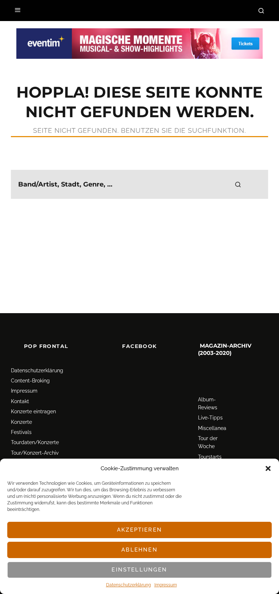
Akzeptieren (139, 530)
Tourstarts (210, 457)
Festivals (21, 432)
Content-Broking (30, 381)
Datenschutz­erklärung (128, 584)
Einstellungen (139, 569)
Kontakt (20, 401)
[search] (238, 184)
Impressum (165, 584)
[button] (268, 468)
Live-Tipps (210, 418)
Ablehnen (139, 549)
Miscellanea (212, 428)
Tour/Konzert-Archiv (34, 453)
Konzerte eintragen (33, 411)
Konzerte (21, 422)
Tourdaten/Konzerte (35, 442)
